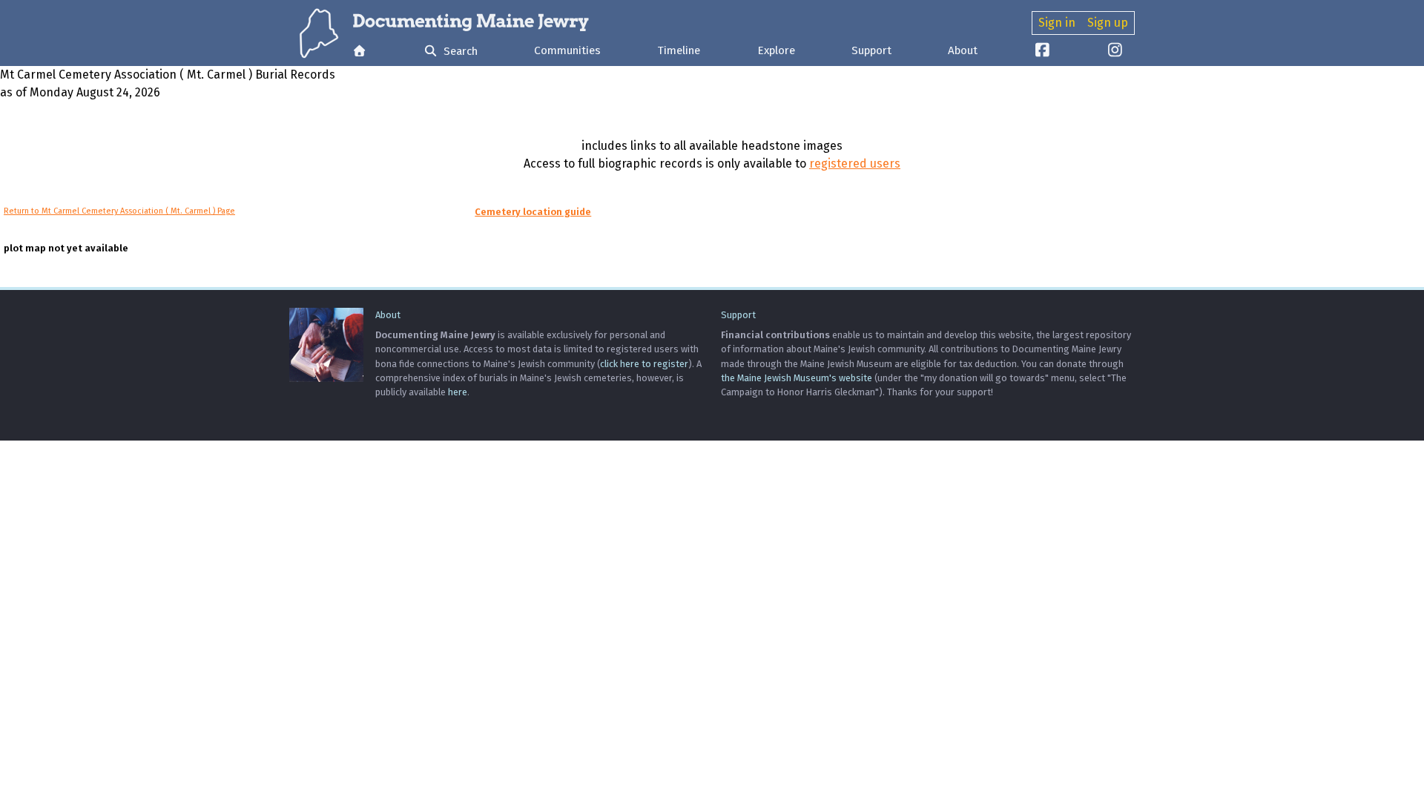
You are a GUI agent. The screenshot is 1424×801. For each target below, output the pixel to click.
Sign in (1056, 23)
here (457, 392)
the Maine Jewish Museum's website (796, 377)
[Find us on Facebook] (1043, 51)
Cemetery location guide (533, 211)
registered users (854, 163)
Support (871, 50)
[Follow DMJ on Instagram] (1115, 51)
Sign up (1107, 23)
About (963, 50)
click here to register (644, 363)
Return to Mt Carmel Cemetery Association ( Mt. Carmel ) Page (119, 211)
